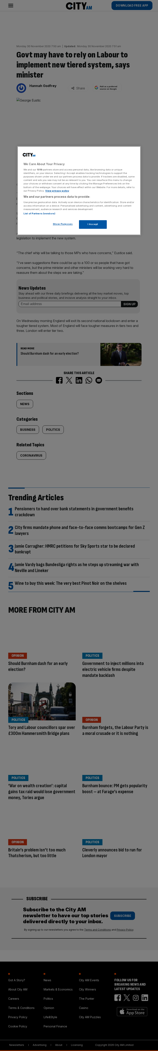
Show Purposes (63, 224)
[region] (79, 190)
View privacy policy (57, 190)
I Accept (93, 224)
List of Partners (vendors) (39, 213)
